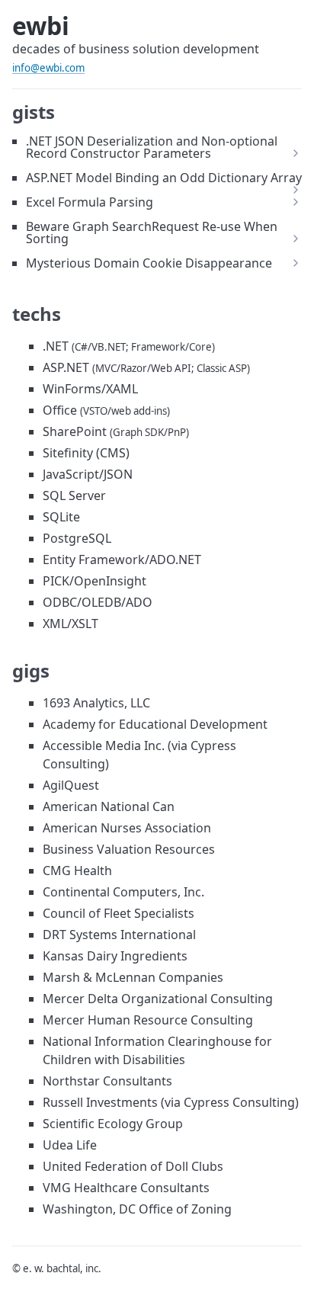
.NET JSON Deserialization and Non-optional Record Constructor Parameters (151, 147)
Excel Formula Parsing (89, 202)
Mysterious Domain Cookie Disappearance (149, 263)
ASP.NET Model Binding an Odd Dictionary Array (164, 178)
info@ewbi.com (48, 68)
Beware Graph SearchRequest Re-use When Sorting (151, 232)
